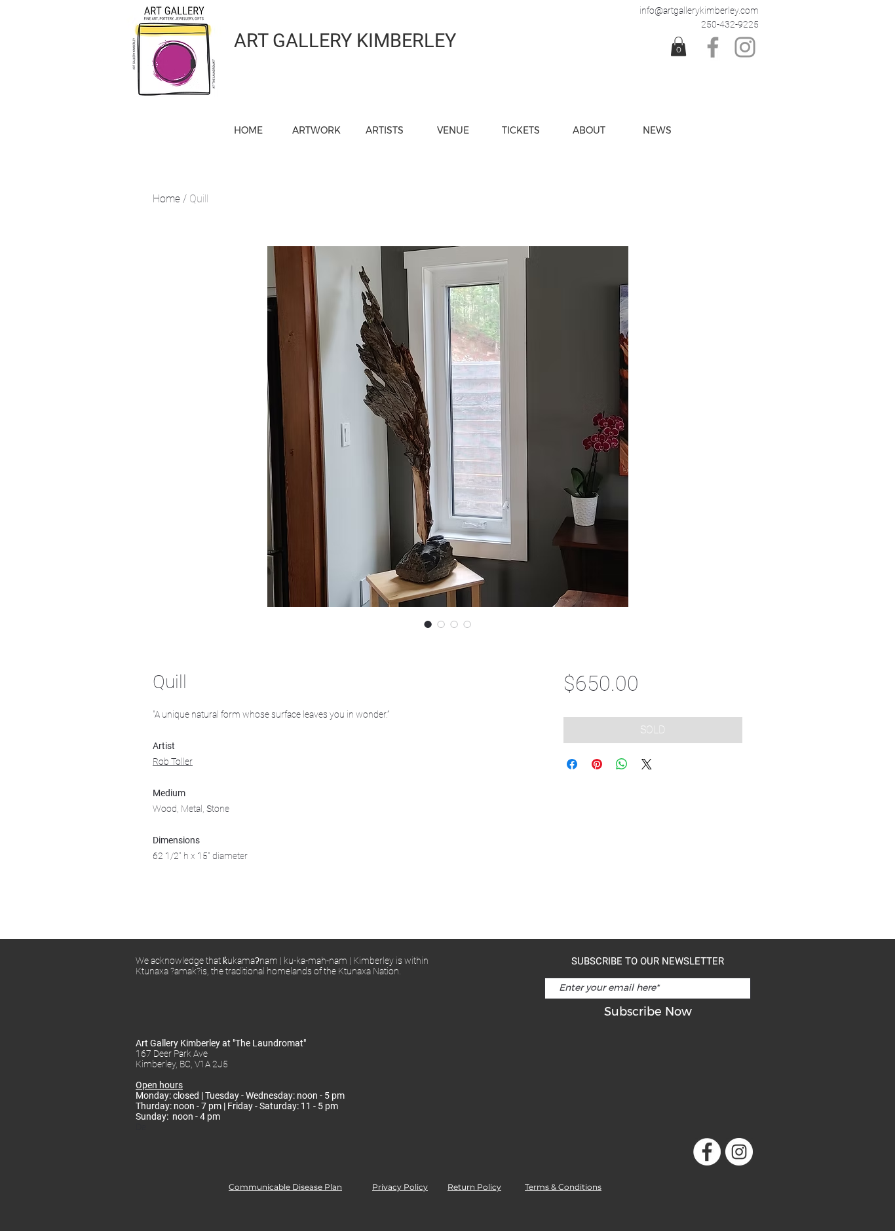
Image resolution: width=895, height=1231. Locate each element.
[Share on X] (647, 764)
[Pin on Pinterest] (597, 764)
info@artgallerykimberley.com (699, 10)
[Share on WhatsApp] (622, 764)
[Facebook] (713, 47)
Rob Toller (173, 761)
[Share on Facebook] (572, 764)
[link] (678, 46)
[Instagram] (745, 47)
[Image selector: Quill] (427, 624)
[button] (453, 130)
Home (166, 199)
